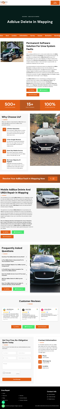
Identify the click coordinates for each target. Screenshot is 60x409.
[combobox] (3, 358)
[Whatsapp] (3, 406)
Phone (45, 356)
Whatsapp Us (47, 361)
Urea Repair (24, 16)
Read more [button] (5, 319)
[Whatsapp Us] (40, 362)
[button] (58, 314)
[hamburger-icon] (49, 3)
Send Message (16, 379)
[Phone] (40, 356)
